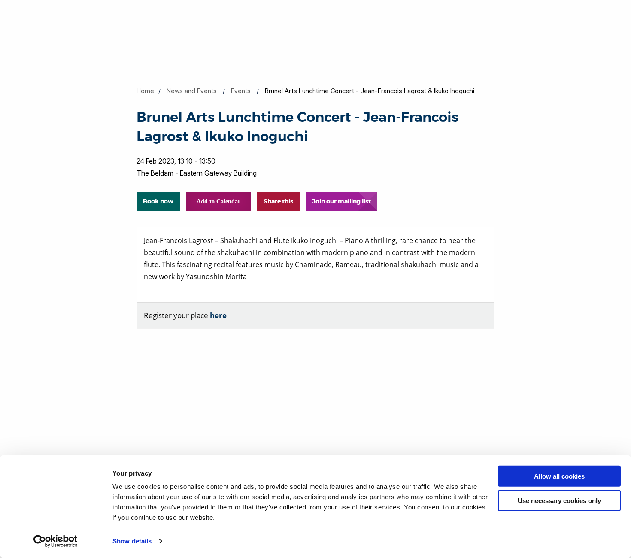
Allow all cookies (559, 476)
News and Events (192, 91)
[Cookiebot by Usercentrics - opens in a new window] (55, 541)
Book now (158, 201)
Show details (132, 541)
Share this (278, 201)
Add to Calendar (218, 201)
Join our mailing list (341, 201)
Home (145, 91)
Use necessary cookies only (559, 500)
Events (241, 91)
